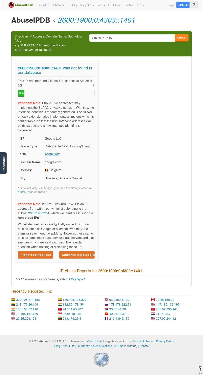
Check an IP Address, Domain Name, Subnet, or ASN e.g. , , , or (48, 43)
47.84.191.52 (72, 313)
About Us (68, 346)
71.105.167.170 (27, 313)
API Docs (120, 346)
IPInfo (21, 192)
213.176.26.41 (73, 318)
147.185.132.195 (168, 304)
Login (172, 5)
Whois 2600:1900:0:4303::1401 (78, 255)
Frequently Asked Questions (94, 346)
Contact (129, 5)
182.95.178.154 (74, 304)
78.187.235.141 (167, 309)
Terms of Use (141, 341)
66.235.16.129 (119, 299)
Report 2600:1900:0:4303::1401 (37, 255)
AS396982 (52, 154)
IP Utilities (114, 5)
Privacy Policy (164, 341)
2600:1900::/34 (38, 213)
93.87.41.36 (117, 309)
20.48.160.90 (165, 299)
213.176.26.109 (27, 304)
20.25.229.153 (26, 318)
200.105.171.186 (28, 299)
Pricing (74, 5)
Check (181, 37)
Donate (144, 346)
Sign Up (183, 5)
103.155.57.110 (27, 309)
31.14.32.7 (163, 313)
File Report (77, 279)
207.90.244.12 (166, 318)
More (139, 5)
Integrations (87, 5)
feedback (4, 164)
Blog (57, 346)
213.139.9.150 (119, 318)
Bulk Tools (58, 5)
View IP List (94, 341)
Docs (100, 5)
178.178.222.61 (120, 304)
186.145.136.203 (74, 299)
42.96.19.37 (117, 313)
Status (132, 346)
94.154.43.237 (73, 309)
